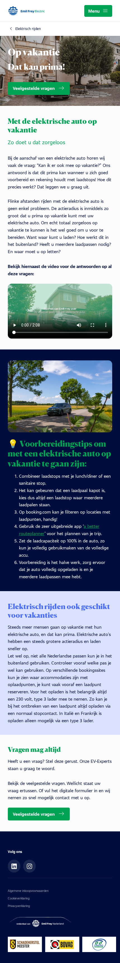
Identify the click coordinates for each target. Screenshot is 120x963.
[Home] (27, 11)
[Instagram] (29, 866)
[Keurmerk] (62, 944)
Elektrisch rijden (28, 28)
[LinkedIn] (14, 866)
